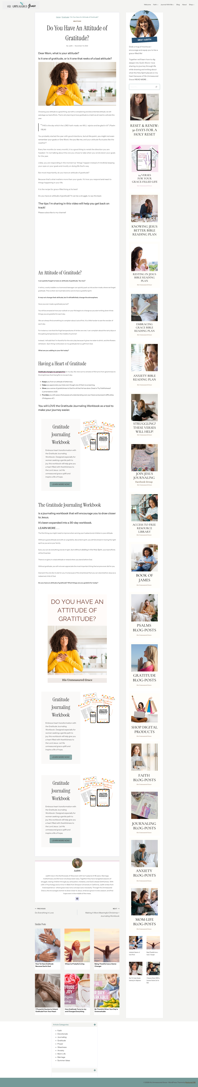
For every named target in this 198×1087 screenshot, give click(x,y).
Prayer (60, 1044)
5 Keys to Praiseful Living (74, 964)
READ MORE (140, 79)
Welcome (147, 5)
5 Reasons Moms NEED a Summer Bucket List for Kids (153, 980)
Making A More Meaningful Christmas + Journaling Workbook (102, 912)
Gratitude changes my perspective (51, 372)
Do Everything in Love (44, 911)
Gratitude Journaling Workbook (80, 406)
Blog (178, 5)
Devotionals (62, 1034)
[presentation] (47, 945)
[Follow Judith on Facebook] (77, 899)
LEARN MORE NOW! (61, 484)
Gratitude (77, 21)
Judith (70, 46)
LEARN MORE (47, 528)
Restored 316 (190, 1082)
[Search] (156, 86)
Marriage (61, 1057)
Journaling (62, 1037)
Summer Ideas (63, 1060)
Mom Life (61, 1054)
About (184, 5)
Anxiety (60, 1050)
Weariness (62, 1047)
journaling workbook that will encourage (68, 513)
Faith (59, 1030)
